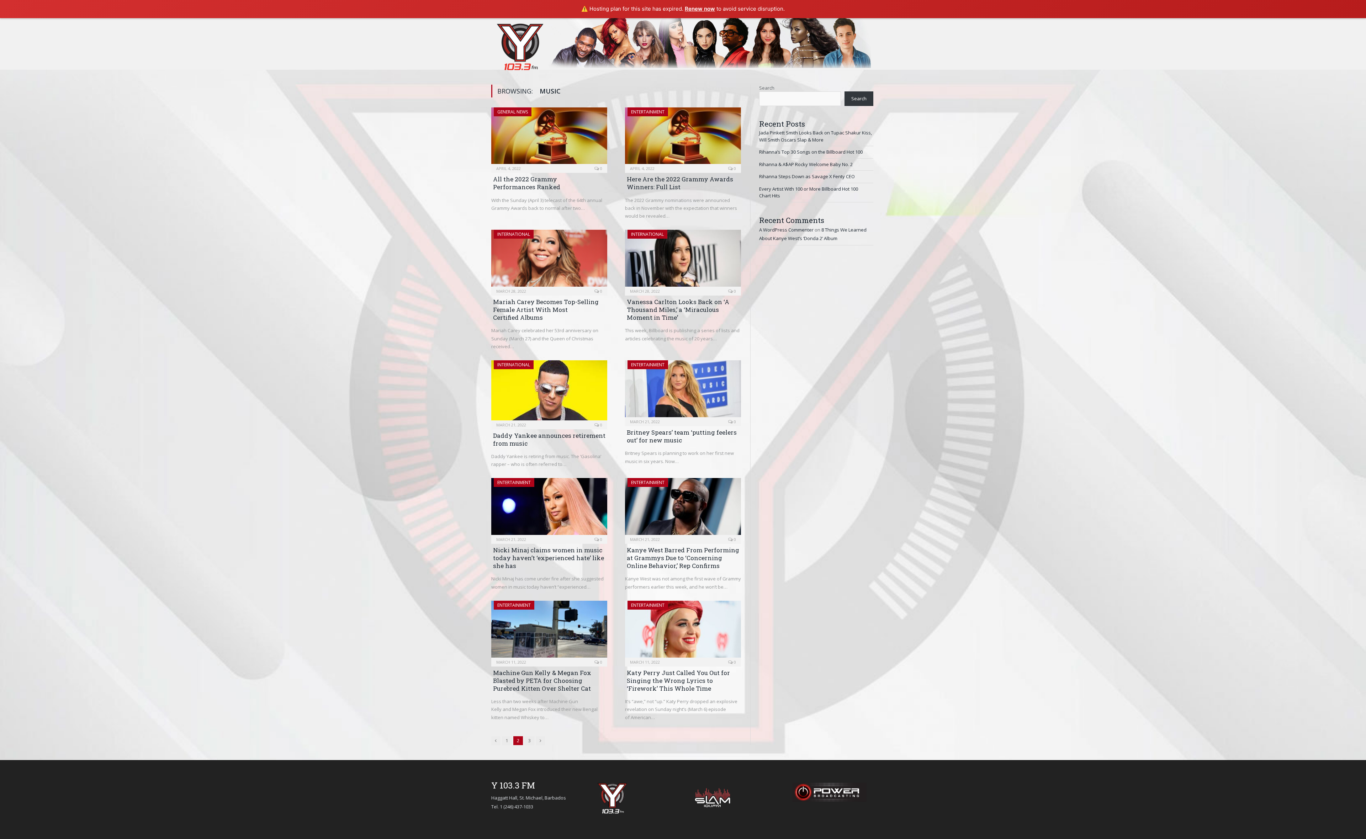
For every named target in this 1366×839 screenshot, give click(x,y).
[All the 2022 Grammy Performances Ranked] (549, 138)
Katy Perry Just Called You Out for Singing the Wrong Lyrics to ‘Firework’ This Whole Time (678, 680)
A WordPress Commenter (786, 230)
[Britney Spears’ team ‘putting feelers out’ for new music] (683, 390)
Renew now (700, 8)
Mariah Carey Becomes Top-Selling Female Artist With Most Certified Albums (546, 310)
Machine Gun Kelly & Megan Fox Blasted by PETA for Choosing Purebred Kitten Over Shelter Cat (542, 680)
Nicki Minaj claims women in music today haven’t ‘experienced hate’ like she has (548, 558)
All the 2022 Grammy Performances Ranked (526, 183)
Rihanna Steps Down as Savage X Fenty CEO (807, 176)
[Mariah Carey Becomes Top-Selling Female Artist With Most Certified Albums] (549, 260)
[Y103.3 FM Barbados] (520, 45)
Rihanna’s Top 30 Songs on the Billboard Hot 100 (811, 152)
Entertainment (648, 112)
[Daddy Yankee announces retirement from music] (549, 392)
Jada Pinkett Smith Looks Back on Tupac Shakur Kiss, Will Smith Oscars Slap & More (815, 136)
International (513, 234)
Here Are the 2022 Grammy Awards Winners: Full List (680, 183)
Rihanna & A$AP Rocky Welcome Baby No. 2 (806, 164)
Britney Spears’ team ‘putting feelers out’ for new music (682, 436)
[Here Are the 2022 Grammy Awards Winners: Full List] (683, 138)
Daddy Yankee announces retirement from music (549, 439)
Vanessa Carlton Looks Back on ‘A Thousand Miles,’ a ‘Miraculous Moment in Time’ (678, 310)
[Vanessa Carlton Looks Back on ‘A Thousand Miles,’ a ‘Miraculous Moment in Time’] (683, 260)
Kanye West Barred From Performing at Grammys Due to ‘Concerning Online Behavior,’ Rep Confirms (683, 558)
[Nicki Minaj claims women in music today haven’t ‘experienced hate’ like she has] (549, 508)
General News (512, 112)
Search (766, 88)
